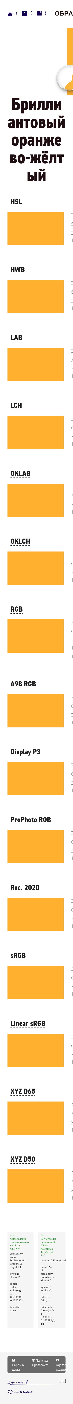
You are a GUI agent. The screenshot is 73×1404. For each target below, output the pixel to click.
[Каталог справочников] (28, 13)
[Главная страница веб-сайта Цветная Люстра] (14, 13)
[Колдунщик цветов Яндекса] (43, 13)
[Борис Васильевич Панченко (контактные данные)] (62, 1382)
